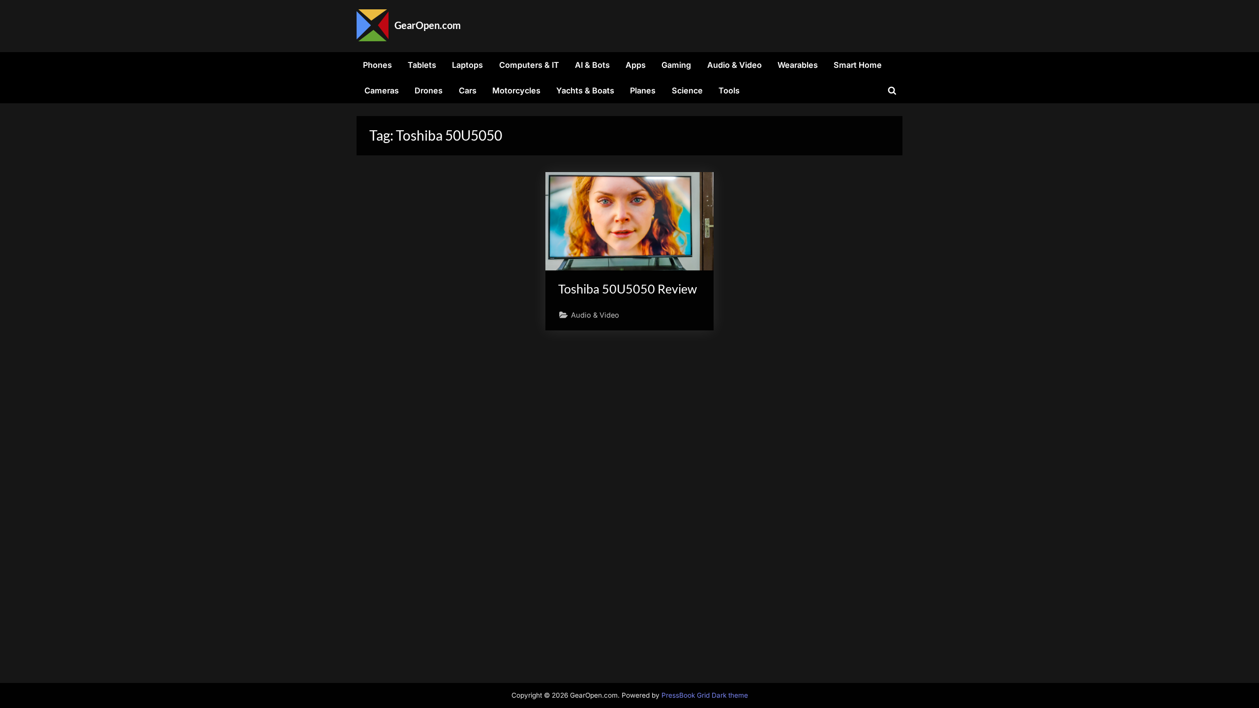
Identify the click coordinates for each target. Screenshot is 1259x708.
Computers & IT (529, 65)
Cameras (381, 90)
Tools (729, 90)
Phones (377, 65)
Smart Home (858, 65)
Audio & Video (734, 65)
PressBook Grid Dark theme (704, 695)
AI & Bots (592, 65)
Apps (636, 65)
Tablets (422, 65)
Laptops (467, 65)
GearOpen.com (427, 25)
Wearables (798, 65)
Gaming (676, 65)
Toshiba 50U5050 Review (627, 289)
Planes (643, 90)
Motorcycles (516, 90)
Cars (468, 90)
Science (687, 90)
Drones (429, 90)
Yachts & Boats (585, 90)
